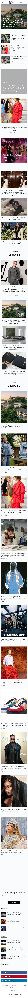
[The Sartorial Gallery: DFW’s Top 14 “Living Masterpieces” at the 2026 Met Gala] (14, 833)
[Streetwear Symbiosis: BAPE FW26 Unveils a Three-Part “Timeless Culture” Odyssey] (14, 621)
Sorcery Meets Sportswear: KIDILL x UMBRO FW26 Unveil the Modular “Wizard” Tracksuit (14, 598)
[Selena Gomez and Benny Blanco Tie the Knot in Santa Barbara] (14, 207)
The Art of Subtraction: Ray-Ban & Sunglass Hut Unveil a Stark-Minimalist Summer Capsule (18, 48)
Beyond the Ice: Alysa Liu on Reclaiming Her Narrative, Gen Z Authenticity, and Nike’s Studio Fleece (18, 59)
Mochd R (6, 26)
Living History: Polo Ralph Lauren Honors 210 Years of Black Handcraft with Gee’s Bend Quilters (18, 37)
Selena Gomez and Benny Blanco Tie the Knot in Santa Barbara (14, 218)
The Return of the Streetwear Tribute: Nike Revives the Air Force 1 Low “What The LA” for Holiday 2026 (13, 725)
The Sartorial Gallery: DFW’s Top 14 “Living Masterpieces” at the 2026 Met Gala (13, 851)
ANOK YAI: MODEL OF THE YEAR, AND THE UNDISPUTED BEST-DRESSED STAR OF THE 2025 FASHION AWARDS (14, 193)
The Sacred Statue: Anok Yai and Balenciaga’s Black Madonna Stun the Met (14, 810)
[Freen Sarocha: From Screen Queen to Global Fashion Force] (14, 231)
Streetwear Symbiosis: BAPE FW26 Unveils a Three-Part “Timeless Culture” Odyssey (14, 640)
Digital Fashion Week (18, 985)
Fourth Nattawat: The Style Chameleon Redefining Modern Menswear (14, 291)
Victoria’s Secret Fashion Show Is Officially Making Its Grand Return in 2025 (14, 157)
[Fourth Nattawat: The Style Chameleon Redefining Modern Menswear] (14, 272)
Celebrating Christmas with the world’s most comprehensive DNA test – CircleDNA (14, 373)
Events (4, 151)
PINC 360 (15, 990)
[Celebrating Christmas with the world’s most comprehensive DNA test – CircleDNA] (14, 360)
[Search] (21, 2)
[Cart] (25, 2)
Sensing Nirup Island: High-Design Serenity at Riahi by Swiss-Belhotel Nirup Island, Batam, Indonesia (13, 21)
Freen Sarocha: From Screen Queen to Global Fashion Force (14, 242)
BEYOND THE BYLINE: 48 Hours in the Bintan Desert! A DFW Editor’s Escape (14, 88)
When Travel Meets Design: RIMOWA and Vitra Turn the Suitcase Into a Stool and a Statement (17, 956)
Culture (14, 125)
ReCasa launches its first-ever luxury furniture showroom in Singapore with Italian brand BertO (14, 347)
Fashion (5, 16)
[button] (14, 972)
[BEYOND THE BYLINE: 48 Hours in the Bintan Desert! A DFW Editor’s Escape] (14, 874)
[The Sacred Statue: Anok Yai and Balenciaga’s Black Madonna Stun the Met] (14, 791)
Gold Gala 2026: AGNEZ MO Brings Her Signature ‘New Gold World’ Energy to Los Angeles (13, 768)
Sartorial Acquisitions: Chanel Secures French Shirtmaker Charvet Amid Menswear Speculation (14, 682)
